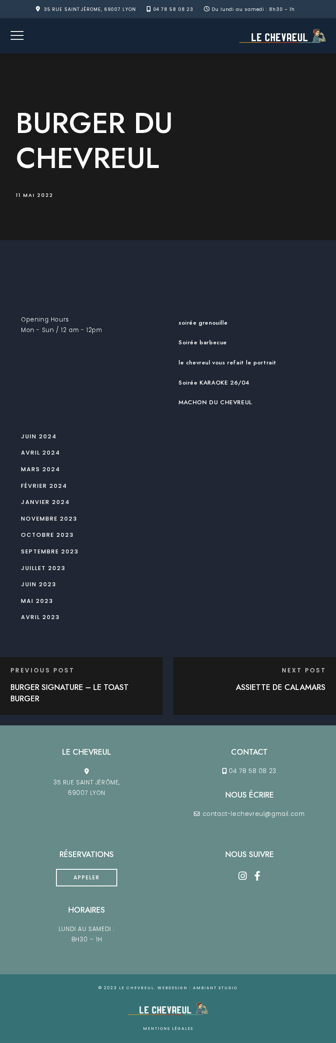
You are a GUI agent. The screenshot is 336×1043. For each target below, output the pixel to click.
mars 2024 (40, 469)
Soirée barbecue (202, 342)
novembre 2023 (49, 518)
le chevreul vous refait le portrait (227, 362)
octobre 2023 (47, 535)
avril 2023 (40, 617)
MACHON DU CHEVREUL (215, 402)
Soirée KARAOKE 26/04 (213, 382)
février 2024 (44, 486)
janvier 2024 (45, 502)
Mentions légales (168, 1028)
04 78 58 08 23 (173, 9)
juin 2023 (38, 584)
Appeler (87, 877)
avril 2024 (40, 452)
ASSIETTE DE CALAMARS (281, 687)
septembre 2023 (50, 551)
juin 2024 (39, 436)
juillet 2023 (43, 568)
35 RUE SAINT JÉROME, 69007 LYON (90, 9)
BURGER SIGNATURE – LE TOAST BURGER (69, 693)
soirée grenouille (203, 322)
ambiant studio (215, 987)
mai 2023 (37, 601)
